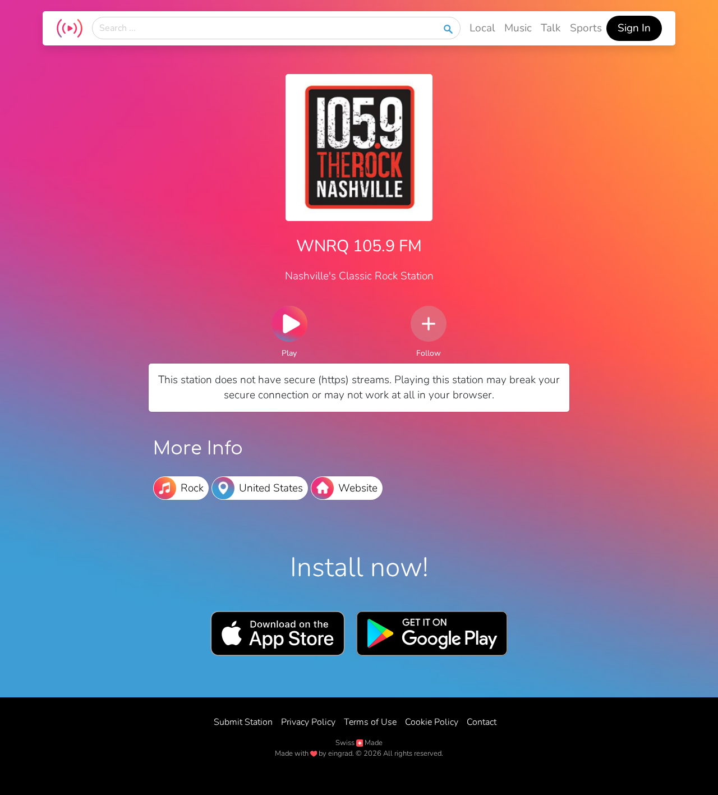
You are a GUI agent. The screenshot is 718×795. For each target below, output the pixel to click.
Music (518, 28)
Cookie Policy (431, 722)
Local (482, 28)
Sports (586, 28)
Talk (551, 28)
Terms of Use (370, 722)
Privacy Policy (308, 722)
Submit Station (243, 722)
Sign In (634, 28)
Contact (481, 722)
